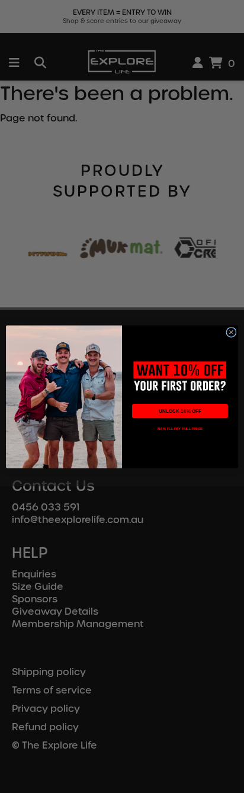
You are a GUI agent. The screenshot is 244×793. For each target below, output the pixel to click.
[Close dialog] (231, 332)
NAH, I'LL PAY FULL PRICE (180, 428)
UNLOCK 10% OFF (180, 410)
